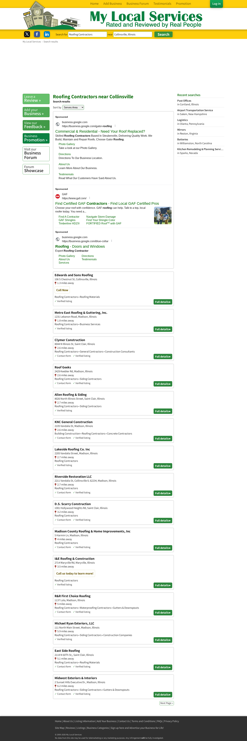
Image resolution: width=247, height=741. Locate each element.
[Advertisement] (123, 68)
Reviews (70, 727)
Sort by (57, 107)
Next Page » (166, 703)
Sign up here (117, 727)
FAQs (159, 721)
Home (58, 721)
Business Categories (98, 727)
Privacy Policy (171, 721)
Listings (81, 727)
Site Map (59, 727)
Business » (34, 111)
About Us (68, 721)
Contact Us (124, 721)
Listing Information (85, 721)
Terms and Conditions (143, 721)
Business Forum (32, 153)
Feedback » (34, 124)
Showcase (33, 168)
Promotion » (36, 138)
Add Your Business (106, 721)
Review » (32, 98)
